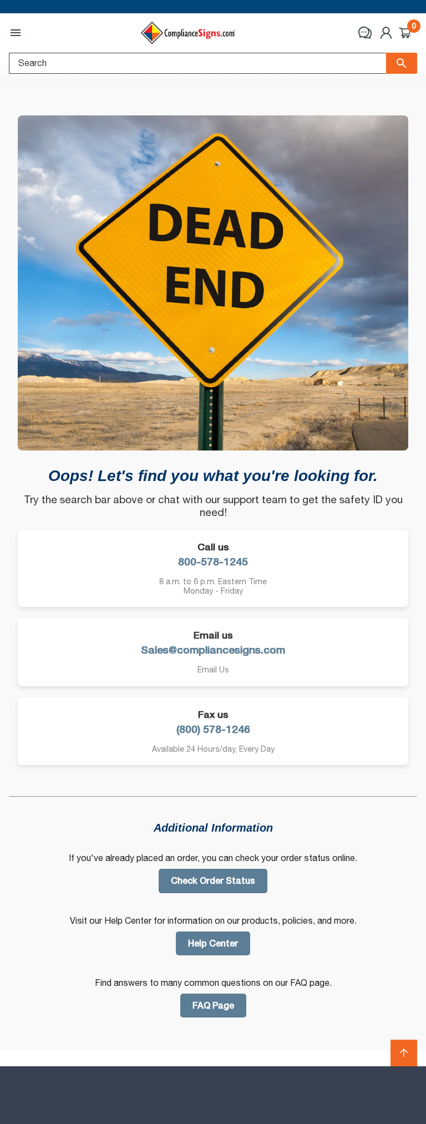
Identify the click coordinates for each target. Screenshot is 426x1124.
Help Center (213, 943)
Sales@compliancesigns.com (213, 650)
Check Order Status (213, 881)
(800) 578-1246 (213, 729)
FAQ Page (213, 1005)
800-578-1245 (213, 561)
